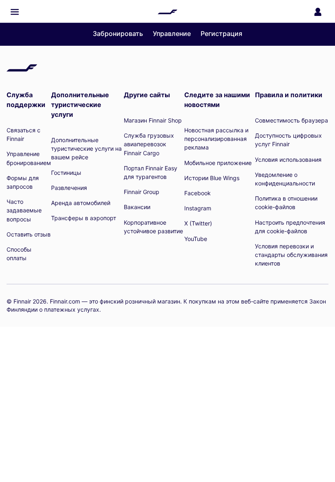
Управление (172, 33)
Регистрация (221, 33)
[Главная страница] (167, 12)
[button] (15, 12)
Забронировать (118, 33)
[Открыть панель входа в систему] (317, 12)
